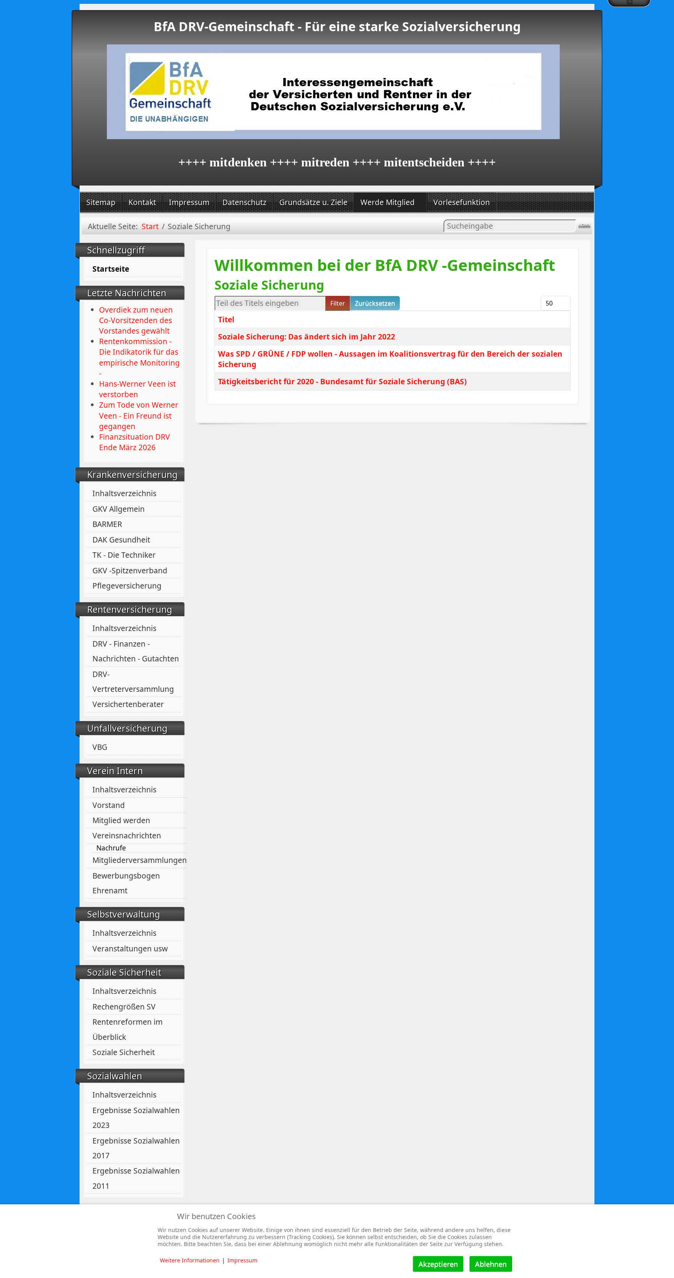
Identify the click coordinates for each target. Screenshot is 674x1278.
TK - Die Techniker (124, 555)
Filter (337, 303)
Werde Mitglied (387, 202)
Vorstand (108, 805)
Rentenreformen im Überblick (127, 1029)
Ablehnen (491, 1264)
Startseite (110, 268)
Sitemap (100, 202)
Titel (226, 319)
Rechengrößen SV (124, 1006)
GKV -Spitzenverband (129, 570)
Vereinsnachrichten (126, 835)
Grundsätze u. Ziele (313, 202)
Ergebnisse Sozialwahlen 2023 (136, 1117)
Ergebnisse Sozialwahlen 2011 (136, 1178)
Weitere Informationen (190, 1260)
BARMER (107, 524)
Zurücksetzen (375, 303)
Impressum (189, 202)
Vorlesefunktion (461, 202)
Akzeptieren (438, 1264)
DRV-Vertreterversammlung (133, 681)
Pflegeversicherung (126, 585)
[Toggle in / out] (629, 3)
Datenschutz (244, 202)
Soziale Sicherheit (123, 1052)
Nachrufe (111, 848)
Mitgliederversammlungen (139, 860)
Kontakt (142, 202)
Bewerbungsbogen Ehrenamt (126, 883)
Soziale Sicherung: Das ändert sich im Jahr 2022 (306, 336)
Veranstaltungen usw (130, 948)
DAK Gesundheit (121, 539)
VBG (99, 747)
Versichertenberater (128, 704)
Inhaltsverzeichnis (124, 493)
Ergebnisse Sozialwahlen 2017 (136, 1148)
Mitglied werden (121, 820)
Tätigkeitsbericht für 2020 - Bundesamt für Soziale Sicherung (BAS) (342, 381)
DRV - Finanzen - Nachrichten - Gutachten (135, 651)
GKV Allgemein (118, 509)
